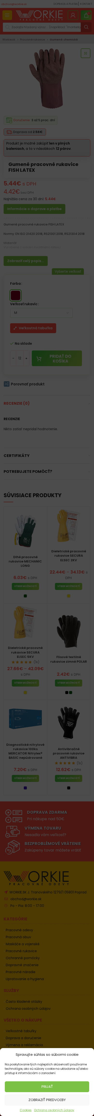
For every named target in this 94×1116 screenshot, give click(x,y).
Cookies (26, 1110)
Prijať (47, 1086)
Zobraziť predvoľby (47, 1099)
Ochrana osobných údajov (54, 1110)
